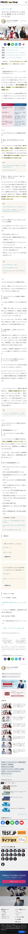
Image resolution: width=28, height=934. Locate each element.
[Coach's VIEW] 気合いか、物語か (10, 264)
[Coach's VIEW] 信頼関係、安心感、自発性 (12, 529)
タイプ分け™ (18, 912)
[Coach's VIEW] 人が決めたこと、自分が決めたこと (14, 206)
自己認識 (3, 762)
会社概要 (4, 911)
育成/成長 (22, 769)
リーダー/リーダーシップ (12, 762)
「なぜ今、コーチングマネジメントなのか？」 (16, 47)
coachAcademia (6, 270)
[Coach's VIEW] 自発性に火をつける (10, 267)
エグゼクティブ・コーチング (7, 769)
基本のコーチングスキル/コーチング (11, 676)
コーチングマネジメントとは (12, 50)
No (26, 931)
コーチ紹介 (4, 912)
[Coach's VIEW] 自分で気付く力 (9, 170)
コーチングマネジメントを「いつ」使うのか (15, 52)
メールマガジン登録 (19, 917)
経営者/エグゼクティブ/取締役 (8, 766)
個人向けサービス (5, 918)
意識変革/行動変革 (21, 762)
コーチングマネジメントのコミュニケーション (16, 55)
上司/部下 (3, 771)
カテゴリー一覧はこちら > (7, 776)
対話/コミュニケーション (7, 773)
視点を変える (4, 764)
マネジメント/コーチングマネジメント (12, 673)
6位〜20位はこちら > (22, 814)
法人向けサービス (5, 916)
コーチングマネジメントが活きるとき (14, 57)
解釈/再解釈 (10, 764)
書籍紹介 (4, 914)
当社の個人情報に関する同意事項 (13, 928)
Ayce (17, 911)
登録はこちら (14, 881)
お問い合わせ (22, 649)
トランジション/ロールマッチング (13, 771)
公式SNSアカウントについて (7, 826)
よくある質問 (18, 919)
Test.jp (17, 914)
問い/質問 (16, 769)
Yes (21, 931)
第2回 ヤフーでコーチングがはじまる (14, 628)
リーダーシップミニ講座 (6, 8)
